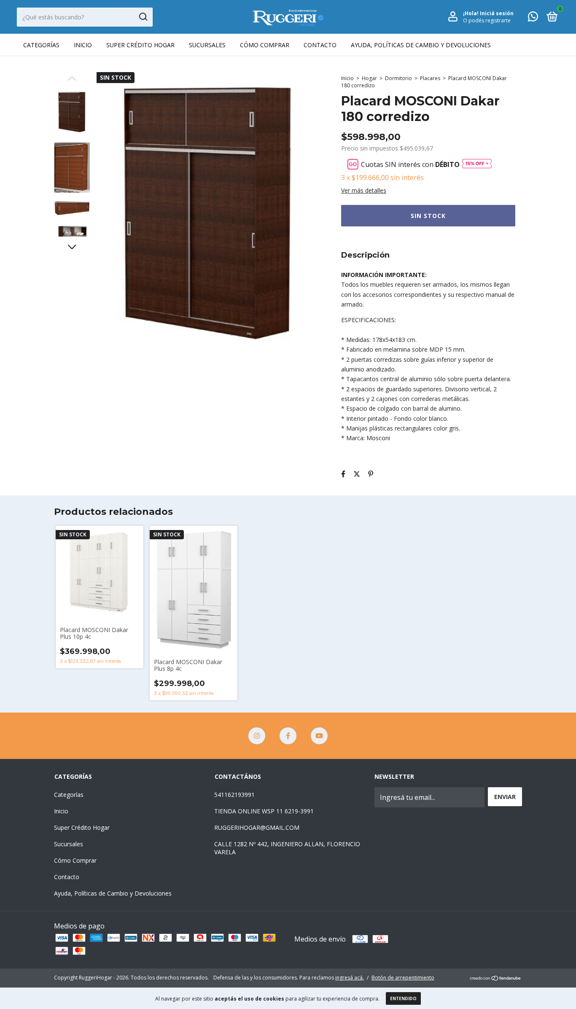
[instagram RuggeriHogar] (256, 735)
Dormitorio (398, 78)
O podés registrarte (487, 20)
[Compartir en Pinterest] (370, 474)
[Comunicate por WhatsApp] (533, 18)
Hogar (369, 78)
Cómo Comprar (264, 45)
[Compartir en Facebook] (343, 474)
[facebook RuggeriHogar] (288, 735)
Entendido (403, 998)
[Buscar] (143, 16)
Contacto (320, 45)
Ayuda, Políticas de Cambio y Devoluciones (421, 45)
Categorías (41, 45)
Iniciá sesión (497, 13)
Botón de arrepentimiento (402, 977)
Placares (430, 78)
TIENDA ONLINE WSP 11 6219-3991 (264, 811)
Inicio (83, 45)
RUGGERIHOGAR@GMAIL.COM (256, 827)
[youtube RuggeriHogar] (319, 735)
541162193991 (234, 795)
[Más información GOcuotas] (477, 164)
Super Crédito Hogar (140, 45)
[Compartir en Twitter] (356, 474)
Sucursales (207, 45)
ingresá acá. (349, 977)
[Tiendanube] (495, 978)
